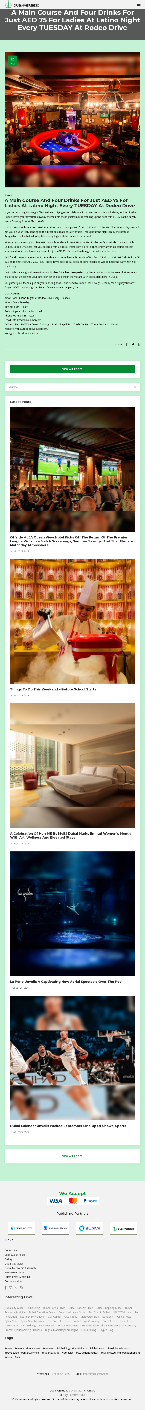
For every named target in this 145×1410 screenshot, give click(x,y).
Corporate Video (14, 1281)
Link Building (28, 1325)
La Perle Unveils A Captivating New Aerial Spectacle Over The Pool (66, 982)
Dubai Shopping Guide (109, 1307)
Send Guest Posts (15, 1254)
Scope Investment (68, 1325)
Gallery (8, 1259)
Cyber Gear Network (33, 1321)
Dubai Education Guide (42, 1312)
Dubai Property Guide (81, 1307)
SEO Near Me (47, 1325)
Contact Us (11, 1250)
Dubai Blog (33, 1307)
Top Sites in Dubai (99, 1312)
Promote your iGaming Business (23, 1330)
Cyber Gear (11, 1321)
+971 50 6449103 (60, 1373)
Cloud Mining (88, 1330)
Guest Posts (110, 1321)
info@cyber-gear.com (95, 1373)
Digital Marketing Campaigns (61, 1330)
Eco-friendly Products (32, 1316)
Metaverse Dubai (14, 1272)
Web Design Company (87, 1321)
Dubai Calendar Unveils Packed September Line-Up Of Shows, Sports (68, 1126)
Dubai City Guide (14, 1263)
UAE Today (71, 1316)
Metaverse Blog (89, 1316)
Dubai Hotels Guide (54, 1307)
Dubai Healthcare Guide (72, 1312)
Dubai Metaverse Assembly (20, 1268)
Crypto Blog (106, 1330)
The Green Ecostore (59, 1321)
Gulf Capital (55, 1316)
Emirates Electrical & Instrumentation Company (109, 1325)
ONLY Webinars (122, 1312)
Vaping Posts (123, 1316)
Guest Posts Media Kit (17, 1276)
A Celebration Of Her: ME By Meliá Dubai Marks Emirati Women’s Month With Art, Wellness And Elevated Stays (70, 835)
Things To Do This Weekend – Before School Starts (53, 689)
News (8, 195)
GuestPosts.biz (76, 1395)
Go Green (108, 1316)
